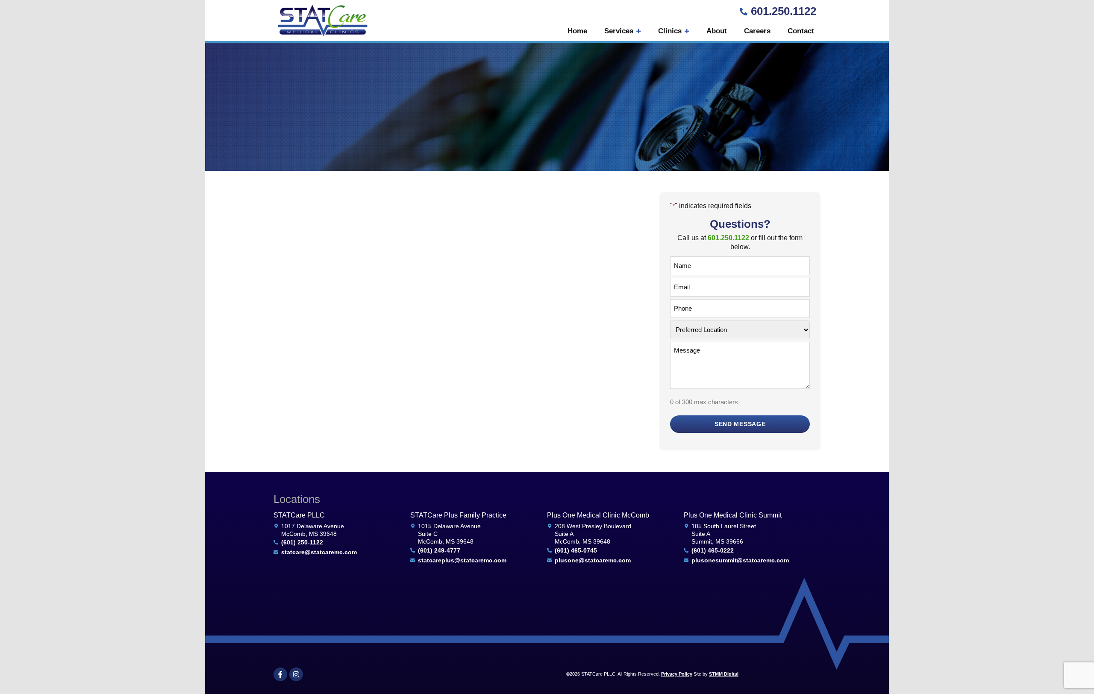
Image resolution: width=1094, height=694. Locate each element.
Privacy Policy (676, 673)
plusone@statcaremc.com (593, 560)
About (716, 31)
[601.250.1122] (743, 11)
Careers (757, 31)
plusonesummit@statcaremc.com (740, 560)
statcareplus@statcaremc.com (462, 560)
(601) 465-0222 (712, 550)
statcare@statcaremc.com (319, 552)
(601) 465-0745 (576, 550)
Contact (801, 31)
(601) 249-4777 (439, 550)
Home (577, 31)
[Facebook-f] (280, 674)
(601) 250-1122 (302, 542)
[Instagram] (296, 674)
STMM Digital (723, 673)
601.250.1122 (783, 11)
